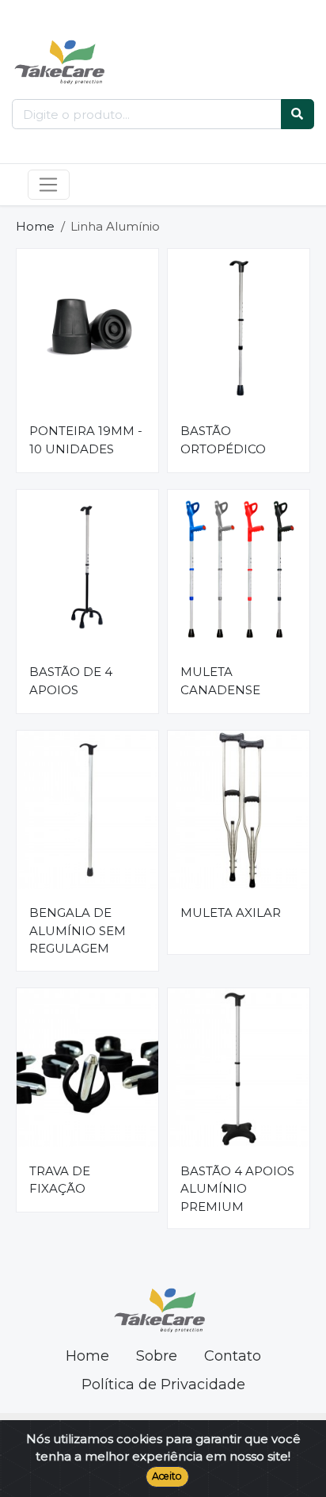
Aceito (167, 1476)
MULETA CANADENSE (220, 680)
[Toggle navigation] (49, 185)
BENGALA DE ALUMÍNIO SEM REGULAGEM (77, 930)
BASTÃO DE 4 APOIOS (70, 680)
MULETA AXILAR (230, 912)
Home (35, 226)
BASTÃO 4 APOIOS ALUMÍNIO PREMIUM (237, 1188)
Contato (232, 1356)
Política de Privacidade (163, 1384)
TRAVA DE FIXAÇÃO (59, 1180)
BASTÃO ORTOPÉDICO (223, 439)
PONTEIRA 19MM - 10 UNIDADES (85, 439)
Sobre (156, 1356)
